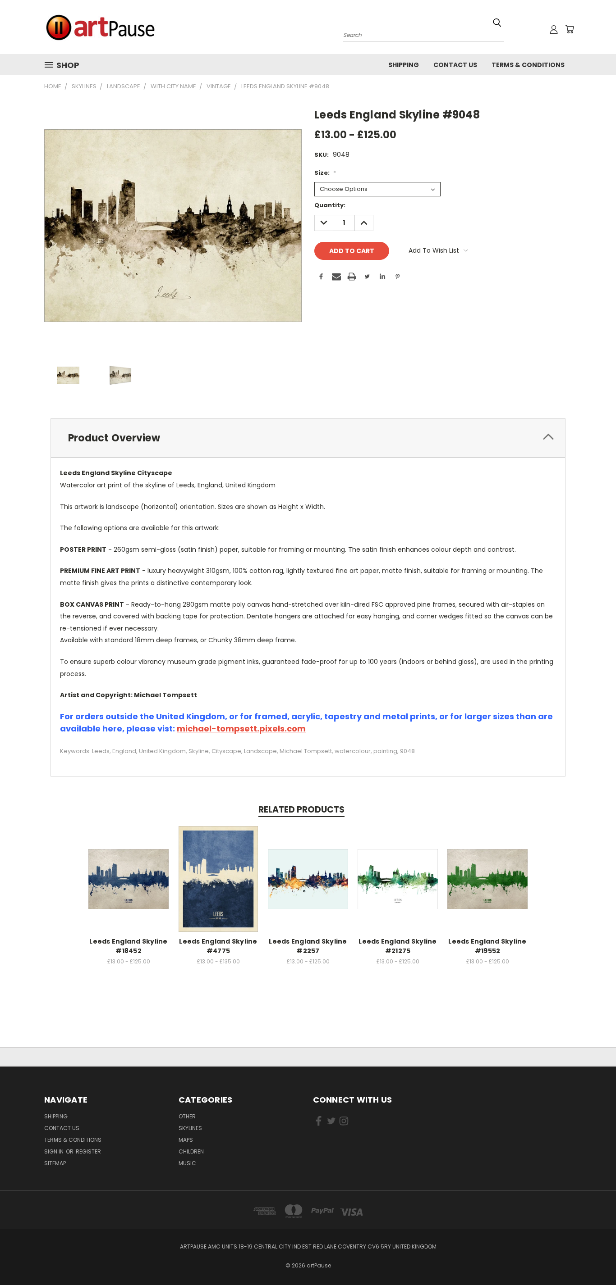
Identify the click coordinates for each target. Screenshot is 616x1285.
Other (187, 1116)
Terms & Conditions (528, 64)
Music (187, 1163)
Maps (186, 1140)
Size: (325, 172)
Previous (592, 1257)
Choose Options (128, 877)
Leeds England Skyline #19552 (487, 946)
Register (88, 1151)
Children (191, 1151)
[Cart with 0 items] (569, 29)
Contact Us (455, 64)
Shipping (403, 64)
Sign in (54, 1151)
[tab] (308, 438)
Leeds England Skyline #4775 (218, 946)
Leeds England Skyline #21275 (398, 946)
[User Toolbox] (553, 29)
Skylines (190, 1128)
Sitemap (55, 1163)
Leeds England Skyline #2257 (308, 946)
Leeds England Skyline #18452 (128, 946)
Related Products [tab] (301, 810)
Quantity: (329, 205)
